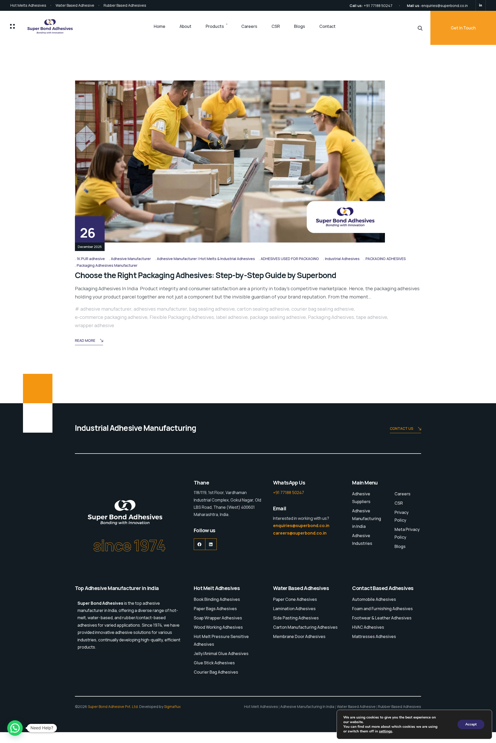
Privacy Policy (401, 516)
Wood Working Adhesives (218, 627)
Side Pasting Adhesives (296, 618)
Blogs (299, 26)
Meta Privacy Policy (407, 533)
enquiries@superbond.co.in (444, 5)
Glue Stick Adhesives (214, 663)
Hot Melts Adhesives (28, 5)
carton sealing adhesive (263, 309)
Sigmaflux (172, 706)
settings (385, 731)
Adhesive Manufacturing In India (307, 706)
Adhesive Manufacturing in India (366, 518)
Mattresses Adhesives (374, 636)
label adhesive (232, 317)
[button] (15, 728)
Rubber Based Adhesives (125, 5)
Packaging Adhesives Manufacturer (107, 265)
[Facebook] (199, 544)
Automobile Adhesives (374, 599)
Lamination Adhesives (294, 608)
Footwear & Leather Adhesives (382, 618)
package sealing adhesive (278, 317)
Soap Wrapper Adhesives (218, 618)
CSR (276, 26)
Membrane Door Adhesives (299, 636)
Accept (471, 724)
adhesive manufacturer (105, 309)
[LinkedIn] (480, 5)
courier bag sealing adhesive (322, 309)
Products (215, 26)
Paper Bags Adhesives (215, 608)
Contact (327, 26)
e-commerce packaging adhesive (111, 317)
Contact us (401, 428)
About (185, 26)
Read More (85, 340)
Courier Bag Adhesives (216, 672)
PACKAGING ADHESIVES (386, 258)
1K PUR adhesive (91, 258)
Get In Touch (463, 28)
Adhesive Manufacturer (131, 258)
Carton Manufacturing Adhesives (305, 627)
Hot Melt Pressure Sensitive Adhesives (221, 640)
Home (159, 26)
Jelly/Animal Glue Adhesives (221, 653)
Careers (249, 26)
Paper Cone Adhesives (295, 599)
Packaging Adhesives (331, 317)
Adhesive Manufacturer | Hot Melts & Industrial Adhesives (206, 258)
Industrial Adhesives (342, 258)
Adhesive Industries (362, 539)
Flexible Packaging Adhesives (182, 317)
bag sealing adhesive (212, 309)
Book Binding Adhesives (217, 599)
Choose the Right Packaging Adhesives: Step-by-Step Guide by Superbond (205, 275)
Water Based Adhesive (75, 5)
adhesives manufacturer (160, 309)
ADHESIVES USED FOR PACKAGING (290, 258)
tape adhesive (371, 317)
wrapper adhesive (94, 325)
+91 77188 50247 (378, 5)
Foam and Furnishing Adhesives (382, 608)
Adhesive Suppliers (361, 497)
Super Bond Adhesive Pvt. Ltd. (113, 706)
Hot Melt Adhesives (261, 706)
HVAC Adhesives (368, 627)
